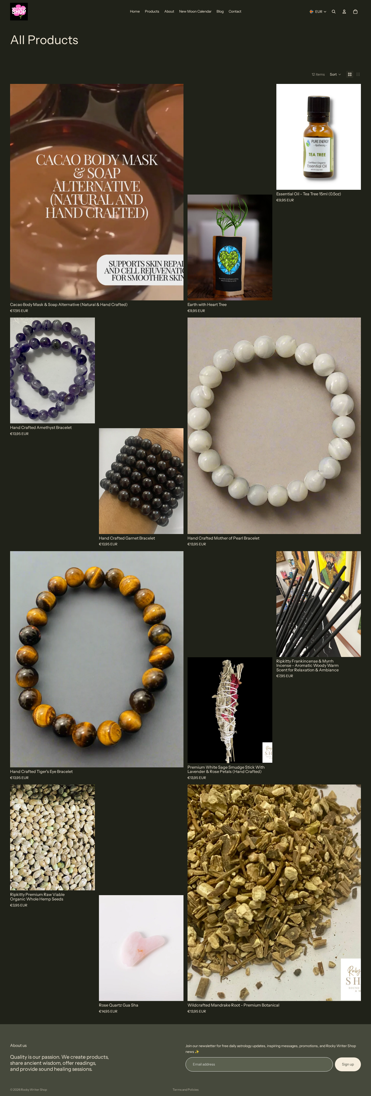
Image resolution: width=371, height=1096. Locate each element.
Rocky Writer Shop (34, 1089)
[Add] (175, 292)
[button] (335, 74)
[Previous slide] (17, 192)
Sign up (348, 1064)
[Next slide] (175, 192)
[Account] (344, 11)
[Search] (333, 11)
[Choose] (264, 292)
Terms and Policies (186, 1089)
